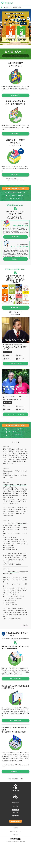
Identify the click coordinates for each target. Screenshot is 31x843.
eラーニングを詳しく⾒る (15, 720)
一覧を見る (25, 625)
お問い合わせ (15, 834)
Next (29, 27)
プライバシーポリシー (14, 831)
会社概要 (15, 827)
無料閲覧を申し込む (15, 821)
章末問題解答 (21, 523)
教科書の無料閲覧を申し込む (15, 188)
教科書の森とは (15, 809)
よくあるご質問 (15, 815)
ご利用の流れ (15, 812)
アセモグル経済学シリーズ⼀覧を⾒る (16, 363)
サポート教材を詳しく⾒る (15, 678)
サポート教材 (15, 806)
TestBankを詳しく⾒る (15, 771)
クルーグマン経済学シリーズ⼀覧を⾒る (15, 414)
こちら (12, 477)
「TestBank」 (13, 571)
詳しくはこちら (15, 95)
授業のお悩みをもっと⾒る (16, 778)
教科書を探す (15, 307)
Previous (2, 27)
